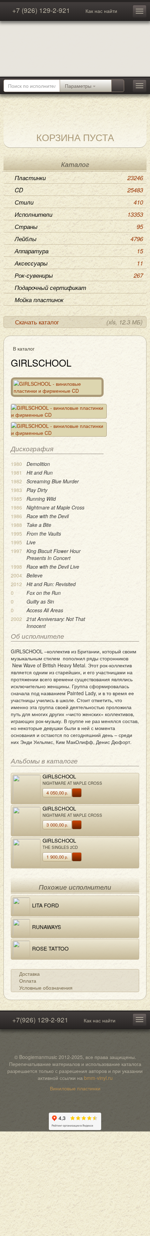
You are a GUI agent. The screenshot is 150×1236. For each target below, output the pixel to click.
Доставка (29, 973)
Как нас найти (101, 10)
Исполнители (79, 214)
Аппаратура (79, 251)
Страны (79, 226)
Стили (79, 202)
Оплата (27, 980)
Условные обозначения (46, 987)
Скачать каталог (79, 322)
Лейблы (79, 239)
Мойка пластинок (39, 299)
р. (57, 792)
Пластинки (79, 178)
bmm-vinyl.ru (98, 1077)
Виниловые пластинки (75, 1088)
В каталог (24, 348)
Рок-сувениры (79, 275)
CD (79, 190)
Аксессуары (79, 263)
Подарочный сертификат (50, 287)
